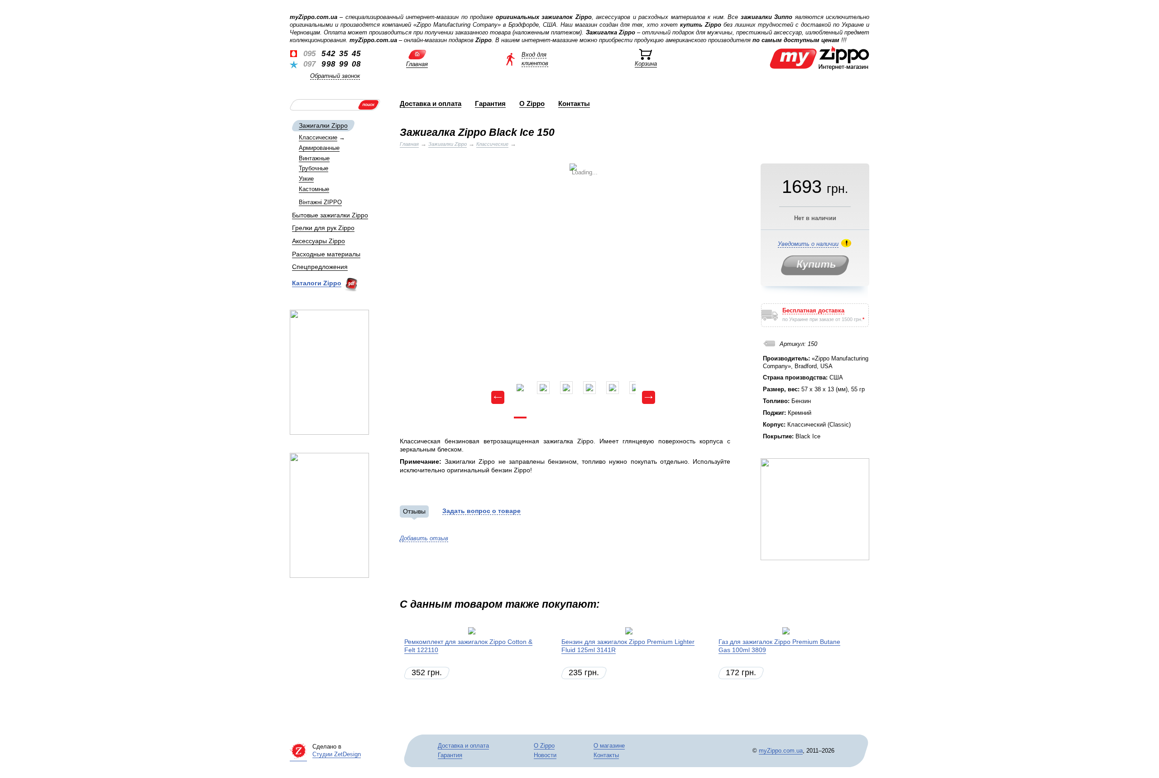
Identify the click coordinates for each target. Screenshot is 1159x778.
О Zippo (532, 103)
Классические (318, 137)
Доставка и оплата (430, 103)
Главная (417, 64)
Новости (545, 755)
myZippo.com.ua (781, 750)
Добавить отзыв (424, 538)
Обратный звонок (335, 75)
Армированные (319, 147)
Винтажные (314, 158)
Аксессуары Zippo (318, 241)
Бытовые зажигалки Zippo (330, 215)
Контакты (574, 103)
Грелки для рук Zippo (323, 227)
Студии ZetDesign (336, 754)
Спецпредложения (320, 266)
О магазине (609, 745)
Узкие (306, 178)
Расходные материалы (326, 254)
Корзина (646, 63)
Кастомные (314, 189)
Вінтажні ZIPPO (320, 202)
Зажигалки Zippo (323, 125)
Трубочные (313, 168)
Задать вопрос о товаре (481, 510)
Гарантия (490, 103)
